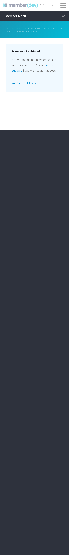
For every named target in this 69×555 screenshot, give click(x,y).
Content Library (14, 28)
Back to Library (26, 83)
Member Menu (16, 16)
